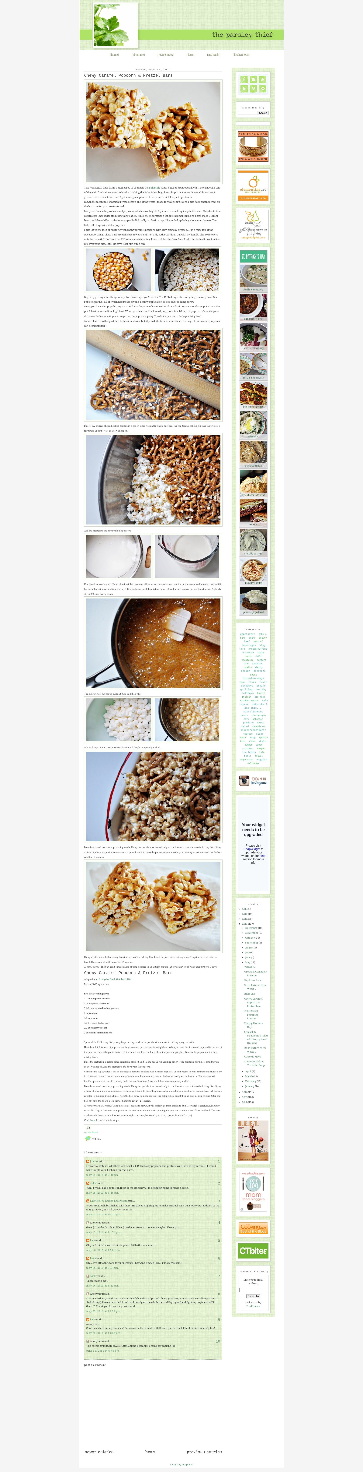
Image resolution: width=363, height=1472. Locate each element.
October (250, 937)
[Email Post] (88, 1128)
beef (247, 641)
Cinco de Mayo (252, 1056)
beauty (263, 638)
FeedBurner (253, 1306)
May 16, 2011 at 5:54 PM (102, 1267)
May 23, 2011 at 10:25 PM (103, 1311)
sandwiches (258, 726)
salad (245, 726)
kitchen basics (249, 700)
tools (247, 756)
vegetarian (246, 759)
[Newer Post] (99, 1453)
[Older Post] (204, 1453)
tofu (261, 752)
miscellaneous (253, 711)
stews (251, 741)
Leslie (93, 1258)
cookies (257, 663)
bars (89, 1132)
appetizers (247, 634)
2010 (245, 1092)
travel (259, 756)
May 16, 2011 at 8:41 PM (102, 1285)
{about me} (138, 54)
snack (243, 737)
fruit (263, 682)
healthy (261, 689)
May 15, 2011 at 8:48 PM (102, 1192)
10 (218, 1341)
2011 (245, 923)
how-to (261, 693)
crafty (248, 667)
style (262, 741)
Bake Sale (249, 993)
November (252, 932)
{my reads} (214, 54)
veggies (261, 759)
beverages (249, 645)
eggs (242, 682)
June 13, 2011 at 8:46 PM (102, 1350)
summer (248, 745)
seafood (248, 734)
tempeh (261, 748)
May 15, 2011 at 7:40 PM (102, 1175)
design (245, 671)
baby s (263, 634)
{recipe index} (166, 54)
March (249, 1076)
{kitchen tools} (242, 54)
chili (258, 656)
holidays (248, 693)
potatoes (257, 719)
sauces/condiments (253, 730)
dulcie (93, 1183)
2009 (245, 1097)
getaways (247, 685)
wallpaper (253, 763)
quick (260, 723)
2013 (245, 913)
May (248, 962)
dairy (259, 667)
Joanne (94, 1161)
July (247, 952)
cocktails (248, 660)
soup (253, 737)
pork (246, 719)
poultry (248, 722)
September (252, 942)
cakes (261, 652)
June (248, 957)
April (248, 1071)
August (249, 947)
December (251, 928)
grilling (246, 689)
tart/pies (248, 748)
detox (253, 675)
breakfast (248, 652)
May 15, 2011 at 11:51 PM (103, 1232)
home (114, 54)
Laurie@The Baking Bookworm (108, 1200)
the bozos (249, 752)
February (251, 1081)
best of (258, 641)
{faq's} (190, 54)
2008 (245, 1102)
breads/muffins (257, 649)
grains (261, 685)
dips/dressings (253, 678)
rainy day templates (181, 1464)
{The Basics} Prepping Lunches (251, 1015)
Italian (246, 697)
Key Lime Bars (252, 980)
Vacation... (250, 966)
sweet (259, 745)
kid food (259, 697)
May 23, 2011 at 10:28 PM (103, 1333)
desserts (95, 1132)
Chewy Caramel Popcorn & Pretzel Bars (128, 75)
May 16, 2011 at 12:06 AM (103, 1250)
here (92, 1120)
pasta (244, 715)
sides (260, 733)
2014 (245, 909)
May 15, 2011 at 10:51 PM (103, 1214)
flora (252, 682)
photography (259, 715)
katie (93, 1240)
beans (252, 638)
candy (248, 656)
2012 (245, 918)
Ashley (94, 1276)
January (250, 1086)
